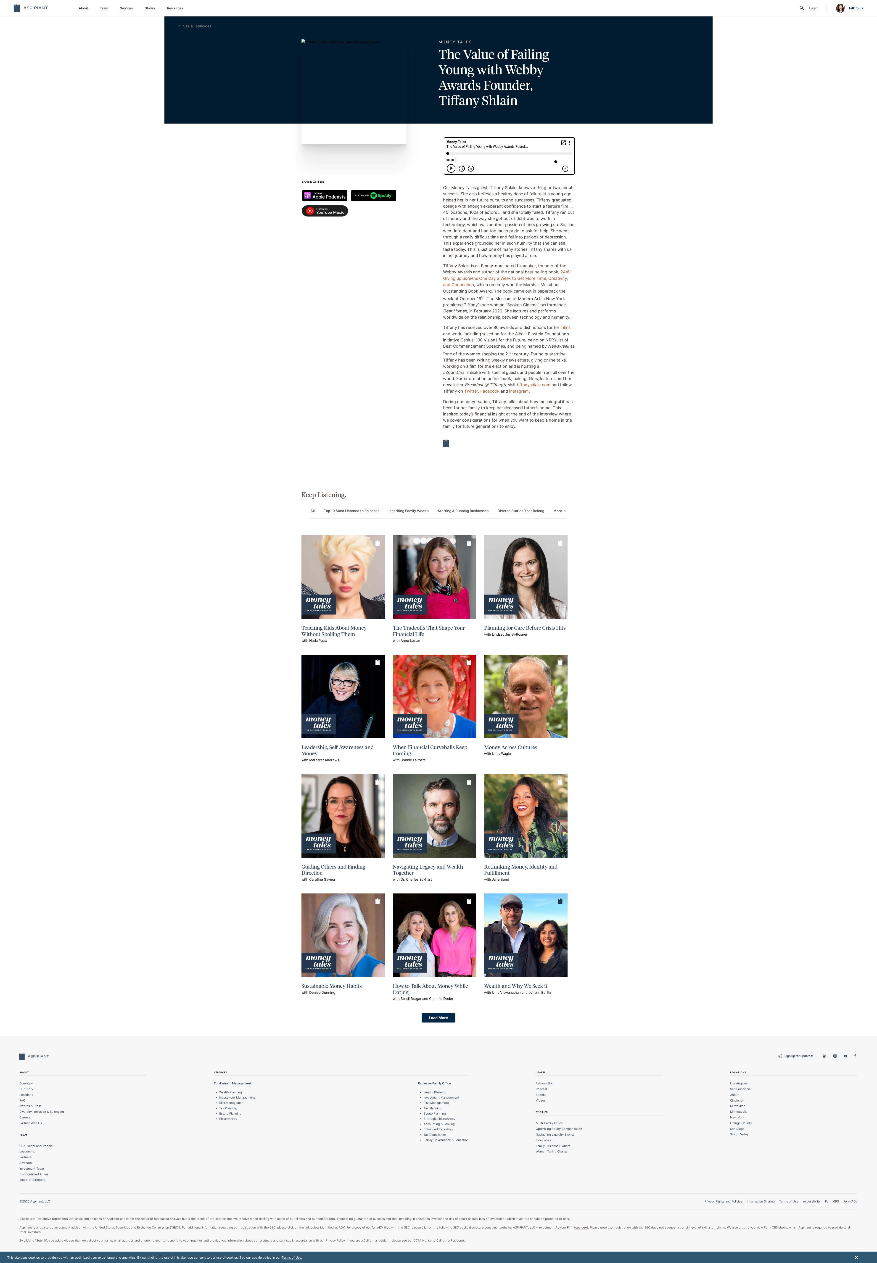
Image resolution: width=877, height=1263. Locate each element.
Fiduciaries (543, 1140)
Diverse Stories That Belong (521, 511)
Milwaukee (737, 1106)
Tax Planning (228, 1108)
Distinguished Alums (33, 1174)
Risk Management (232, 1102)
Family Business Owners (553, 1146)
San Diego (737, 1129)
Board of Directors (32, 1179)
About (83, 8)
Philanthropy (228, 1118)
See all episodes (197, 26)
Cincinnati (737, 1100)
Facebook (489, 391)
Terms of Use (788, 1201)
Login (813, 8)
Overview (26, 1083)
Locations (26, 1095)
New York (737, 1117)
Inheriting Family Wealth (408, 511)
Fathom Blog (545, 1083)
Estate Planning (230, 1113)
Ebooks (541, 1095)
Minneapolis (738, 1111)
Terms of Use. (292, 1257)
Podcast (541, 1089)
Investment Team (31, 1168)
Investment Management (237, 1097)
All (312, 511)
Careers (25, 1117)
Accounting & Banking (439, 1124)
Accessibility (812, 1201)
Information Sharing (761, 1201)
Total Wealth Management (232, 1083)
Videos (541, 1100)
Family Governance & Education (446, 1140)
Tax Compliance (435, 1134)
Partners (25, 1157)
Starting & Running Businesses (463, 511)
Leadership (27, 1151)
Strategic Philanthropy (439, 1118)
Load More (438, 1017)
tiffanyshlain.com (533, 384)
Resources (175, 8)
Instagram (519, 391)
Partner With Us (30, 1123)
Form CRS (832, 1201)
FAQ (22, 1100)
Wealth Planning (230, 1092)
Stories (150, 8)
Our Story (26, 1089)
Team (104, 8)
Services (126, 8)
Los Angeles (739, 1083)
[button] (856, 1257)
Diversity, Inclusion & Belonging (41, 1111)
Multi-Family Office (549, 1123)
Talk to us (855, 8)
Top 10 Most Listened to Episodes (351, 511)
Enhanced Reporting (438, 1129)
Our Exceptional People (36, 1146)
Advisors (25, 1163)
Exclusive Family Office (434, 1083)
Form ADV (850, 1201)
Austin (734, 1095)
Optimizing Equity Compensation (559, 1129)
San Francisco (740, 1089)
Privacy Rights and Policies (723, 1201)
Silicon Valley (739, 1134)
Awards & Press (30, 1106)
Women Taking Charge (552, 1151)
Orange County (741, 1123)
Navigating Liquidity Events (555, 1134)
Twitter (471, 391)
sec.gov (581, 1227)
